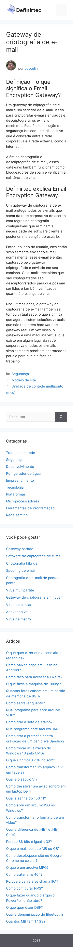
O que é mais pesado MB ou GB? (33, 849)
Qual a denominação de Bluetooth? (34, 914)
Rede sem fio (17, 515)
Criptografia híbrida (22, 563)
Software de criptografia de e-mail (34, 556)
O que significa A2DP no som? (30, 760)
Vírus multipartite (20, 590)
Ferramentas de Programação (30, 508)
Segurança (20, 374)
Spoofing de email (20, 570)
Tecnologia (15, 487)
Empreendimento (20, 480)
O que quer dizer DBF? (24, 907)
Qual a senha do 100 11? (26, 798)
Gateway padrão (19, 549)
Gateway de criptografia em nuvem (34, 597)
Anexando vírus (18, 612)
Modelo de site (24, 380)
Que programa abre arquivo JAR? (33, 729)
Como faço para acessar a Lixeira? (34, 677)
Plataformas (16, 494)
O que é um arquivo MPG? (27, 868)
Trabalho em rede (20, 453)
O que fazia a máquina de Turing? (33, 684)
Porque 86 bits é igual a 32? (29, 842)
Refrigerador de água (23, 473)
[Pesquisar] (61, 417)
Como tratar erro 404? (24, 874)
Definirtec (28, 10)
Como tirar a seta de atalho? (29, 722)
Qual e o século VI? (21, 779)
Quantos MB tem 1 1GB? (25, 921)
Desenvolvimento (20, 467)
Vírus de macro (18, 619)
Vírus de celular (18, 605)
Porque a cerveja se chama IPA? (32, 881)
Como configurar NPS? (24, 888)
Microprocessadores (22, 501)
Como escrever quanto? (25, 703)
